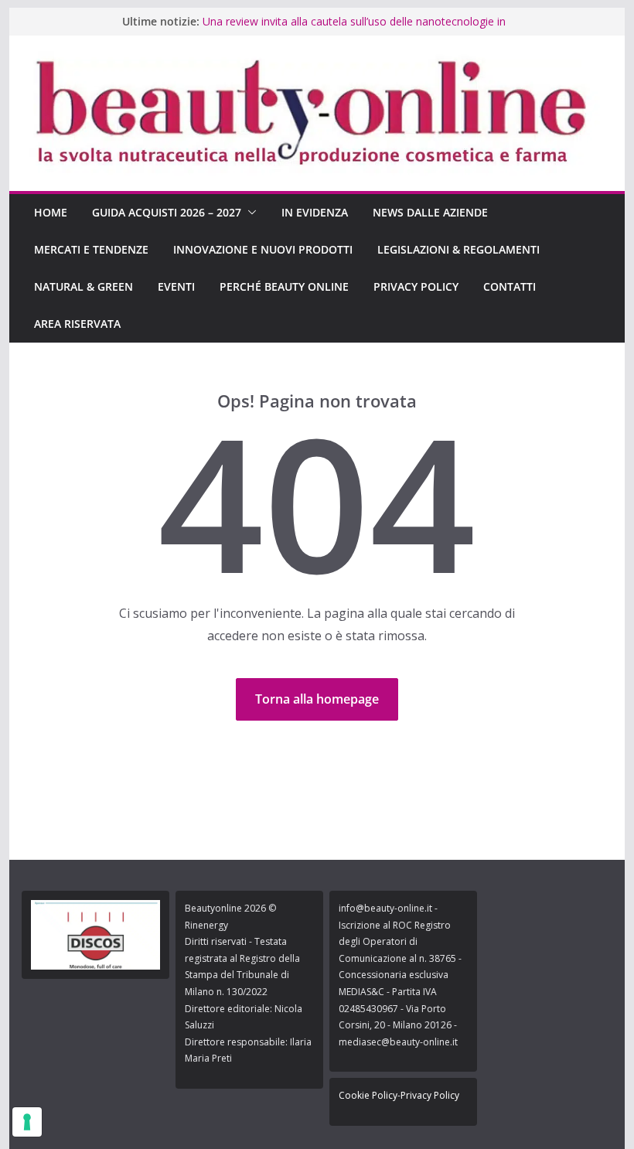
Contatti (509, 286)
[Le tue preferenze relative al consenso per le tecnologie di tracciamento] (27, 1122)
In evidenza (314, 212)
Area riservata (77, 323)
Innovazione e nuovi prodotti (263, 249)
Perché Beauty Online (284, 286)
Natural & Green (83, 286)
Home (50, 212)
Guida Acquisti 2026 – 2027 (166, 212)
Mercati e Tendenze (91, 249)
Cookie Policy (368, 1095)
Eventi (176, 286)
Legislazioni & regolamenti (458, 249)
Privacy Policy (415, 286)
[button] (249, 212)
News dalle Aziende (430, 212)
